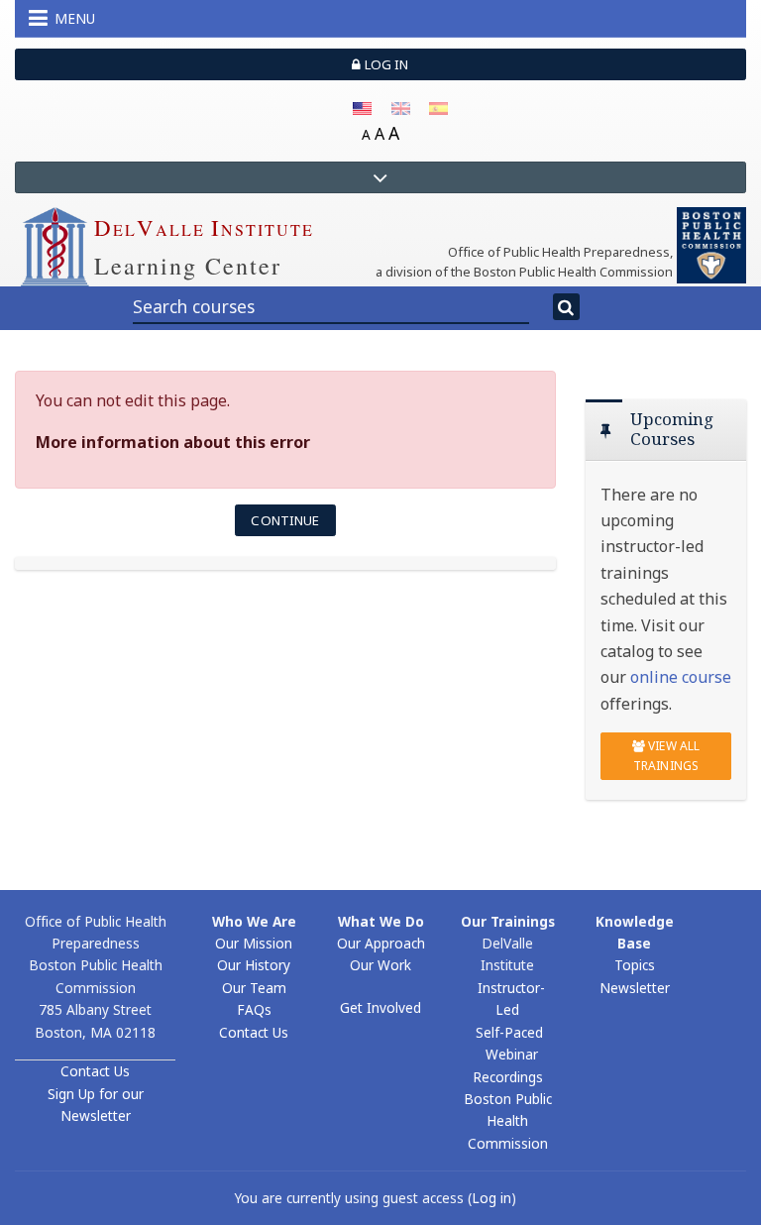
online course (680, 677)
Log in (385, 64)
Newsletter (634, 987)
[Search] (566, 307)
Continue (285, 520)
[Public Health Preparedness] (711, 244)
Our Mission (253, 943)
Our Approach (381, 943)
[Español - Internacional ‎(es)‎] (438, 107)
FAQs (254, 1009)
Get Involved (380, 1007)
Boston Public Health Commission (508, 1121)
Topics (634, 964)
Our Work (380, 964)
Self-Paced (509, 1032)
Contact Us (95, 1070)
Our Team (254, 987)
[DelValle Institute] (54, 245)
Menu (74, 18)
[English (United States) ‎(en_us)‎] (362, 107)
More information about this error (173, 442)
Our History (253, 964)
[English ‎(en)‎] (400, 107)
